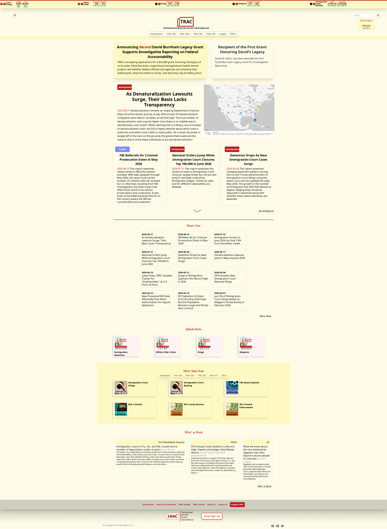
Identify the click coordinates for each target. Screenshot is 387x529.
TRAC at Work (264, 486)
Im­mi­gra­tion (156, 33)
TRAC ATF (211, 33)
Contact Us (223, 504)
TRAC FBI (171, 33)
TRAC (233, 33)
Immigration (165, 375)
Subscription (148, 504)
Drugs (201, 352)
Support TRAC (237, 504)
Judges (222, 33)
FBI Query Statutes (249, 382)
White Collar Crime (166, 352)
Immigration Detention (121, 354)
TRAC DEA (184, 33)
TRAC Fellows (184, 504)
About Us (211, 504)
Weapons (244, 352)
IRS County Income (194, 404)
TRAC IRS (197, 33)
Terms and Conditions (166, 504)
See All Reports (266, 211)
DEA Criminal (135, 404)
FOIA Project (366, 20)
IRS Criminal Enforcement (246, 406)
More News (266, 316)
